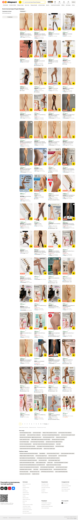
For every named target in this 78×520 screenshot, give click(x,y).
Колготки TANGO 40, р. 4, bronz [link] (40, 415)
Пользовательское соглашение (14, 517)
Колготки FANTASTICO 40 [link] (53, 279)
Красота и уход (25, 497)
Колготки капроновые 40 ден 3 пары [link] (54, 333)
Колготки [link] (66, 60)
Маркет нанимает (65, 490)
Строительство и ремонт (27, 509)
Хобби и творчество (26, 499)
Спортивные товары (26, 506)
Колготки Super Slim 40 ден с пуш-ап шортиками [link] (26, 360)
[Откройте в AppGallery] (9, 489)
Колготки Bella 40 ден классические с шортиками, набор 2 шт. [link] (54, 252)
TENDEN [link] (49, 88)
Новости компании (65, 484)
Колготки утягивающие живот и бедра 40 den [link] (54, 415)
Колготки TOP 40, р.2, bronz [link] (39, 333)
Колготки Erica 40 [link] (53, 387)
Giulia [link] (35, 361)
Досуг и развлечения (27, 484)
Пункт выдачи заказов (66, 489)
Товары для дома (26, 494)
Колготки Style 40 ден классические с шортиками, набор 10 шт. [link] (69, 196)
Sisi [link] (63, 278)
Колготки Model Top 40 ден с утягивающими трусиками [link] (54, 361)
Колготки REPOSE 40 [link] (54, 224)
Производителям (65, 487)
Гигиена (24, 489)
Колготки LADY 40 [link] (39, 88)
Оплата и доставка (44, 485)
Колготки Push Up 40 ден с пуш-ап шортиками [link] (68, 224)
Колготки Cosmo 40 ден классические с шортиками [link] (68, 169)
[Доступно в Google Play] (5, 489)
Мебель (24, 485)
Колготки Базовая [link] (24, 60)
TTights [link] (36, 223)
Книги (24, 502)
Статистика (5, 517)
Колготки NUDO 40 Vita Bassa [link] (39, 388)
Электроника (25, 490)
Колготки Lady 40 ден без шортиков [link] (68, 89)
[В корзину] (31, 29)
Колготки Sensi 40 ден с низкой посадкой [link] (53, 115)
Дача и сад (25, 501)
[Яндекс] (75, 518)
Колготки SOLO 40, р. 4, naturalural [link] (68, 252)
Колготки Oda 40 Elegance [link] (39, 61)
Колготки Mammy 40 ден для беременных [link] (69, 306)
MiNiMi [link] (49, 387)
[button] (23, 11)
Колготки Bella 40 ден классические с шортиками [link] (26, 34)
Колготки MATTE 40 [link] (68, 360)
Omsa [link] (49, 278)
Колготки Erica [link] (67, 387)
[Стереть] (44, 2)
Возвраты (43, 490)
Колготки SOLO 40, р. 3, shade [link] (26, 333)
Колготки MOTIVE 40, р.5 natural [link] (40, 306)
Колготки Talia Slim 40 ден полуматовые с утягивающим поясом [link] (25, 115)
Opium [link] (49, 195)
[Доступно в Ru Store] (13, 489)
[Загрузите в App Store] (2, 489)
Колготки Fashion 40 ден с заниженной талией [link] (25, 169)
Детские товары (26, 511)
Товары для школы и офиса (28, 504)
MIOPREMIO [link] (36, 168)
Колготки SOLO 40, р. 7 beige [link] (68, 333)
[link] (25, 433)
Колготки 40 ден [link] (53, 88)
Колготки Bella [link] (53, 60)
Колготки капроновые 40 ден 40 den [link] (25, 307)
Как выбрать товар (44, 484)
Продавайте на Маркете (45, 504)
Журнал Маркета (44, 492)
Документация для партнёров (47, 506)
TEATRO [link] (50, 168)
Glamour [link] (64, 195)
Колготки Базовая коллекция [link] (53, 34)
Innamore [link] (65, 60)
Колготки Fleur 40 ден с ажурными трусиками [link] (68, 142)
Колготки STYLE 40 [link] (67, 278)
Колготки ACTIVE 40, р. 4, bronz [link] (40, 115)
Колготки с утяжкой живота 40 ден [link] (53, 196)
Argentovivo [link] (65, 223)
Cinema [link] (49, 333)
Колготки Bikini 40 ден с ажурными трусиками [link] (69, 115)
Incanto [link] (64, 114)
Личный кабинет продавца (46, 502)
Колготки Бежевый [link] (39, 361)
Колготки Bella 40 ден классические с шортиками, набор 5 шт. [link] (26, 279)
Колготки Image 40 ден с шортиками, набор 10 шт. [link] (25, 224)
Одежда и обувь (26, 492)
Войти (73, 2)
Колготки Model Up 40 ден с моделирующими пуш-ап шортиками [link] (26, 142)
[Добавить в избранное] (31, 14)
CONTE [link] (35, 114)
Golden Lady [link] (50, 223)
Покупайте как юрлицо (45, 487)
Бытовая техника (26, 487)
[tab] (5, 5)
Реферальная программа (66, 485)
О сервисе (43, 489)
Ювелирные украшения (27, 513)
